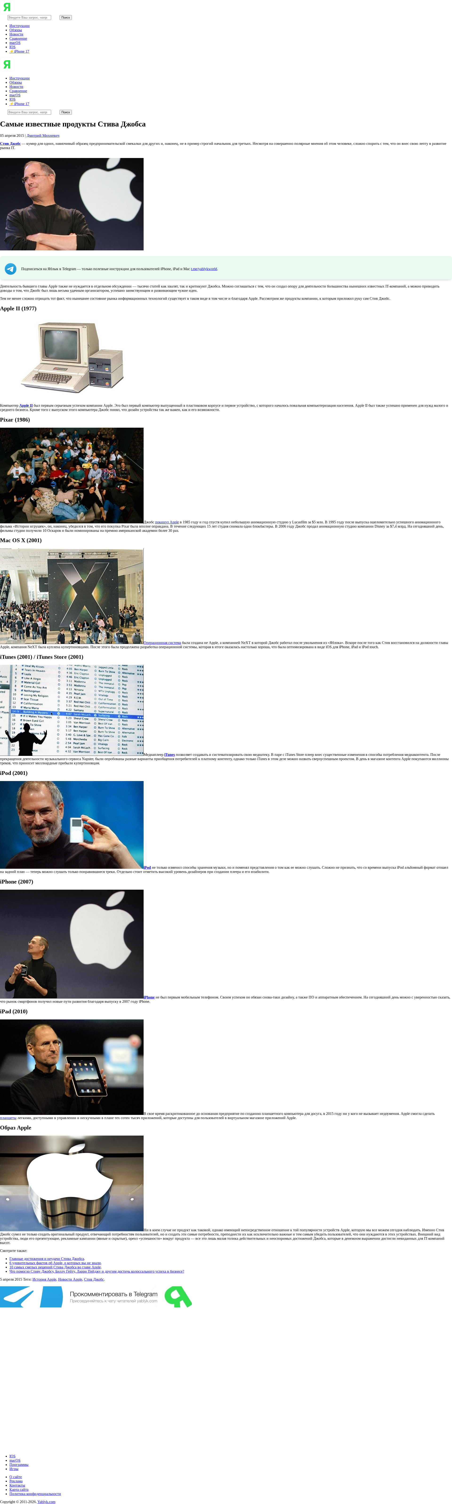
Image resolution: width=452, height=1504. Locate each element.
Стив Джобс (94, 1279)
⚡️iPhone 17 (19, 51)
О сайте (15, 1477)
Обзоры (15, 30)
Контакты (17, 1485)
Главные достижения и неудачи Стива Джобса (46, 1259)
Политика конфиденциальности (35, 1494)
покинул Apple (167, 522)
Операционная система (162, 643)
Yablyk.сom (46, 1502)
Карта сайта (18, 1490)
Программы (18, 1465)
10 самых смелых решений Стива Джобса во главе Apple (55, 1267)
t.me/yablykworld (204, 269)
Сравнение (18, 38)
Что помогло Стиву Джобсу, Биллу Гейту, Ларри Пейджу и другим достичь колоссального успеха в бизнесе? (96, 1271)
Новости (16, 34)
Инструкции (19, 26)
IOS (12, 47)
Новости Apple (70, 1279)
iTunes (169, 755)
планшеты (8, 1118)
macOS (14, 43)
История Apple (44, 1279)
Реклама (16, 1481)
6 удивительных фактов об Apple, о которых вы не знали (55, 1263)
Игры (13, 1469)
